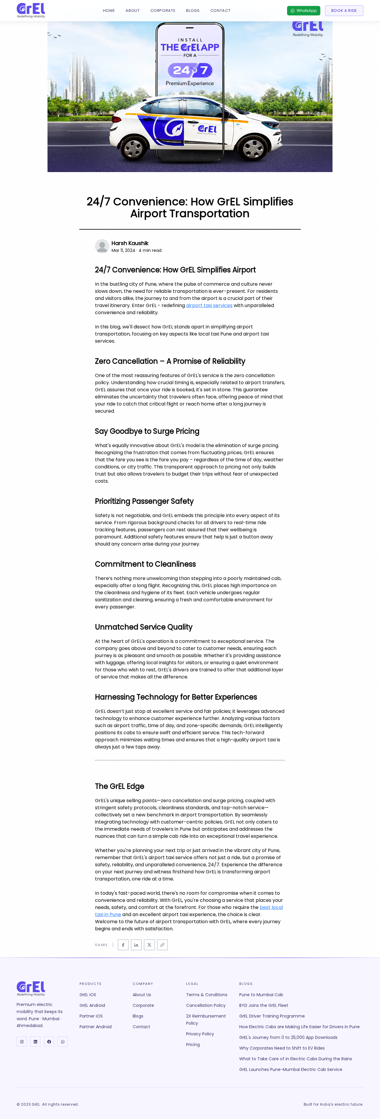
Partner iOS (91, 1016)
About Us (142, 995)
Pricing (193, 1045)
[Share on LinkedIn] (136, 945)
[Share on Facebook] (123, 945)
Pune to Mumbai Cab (261, 995)
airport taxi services (209, 305)
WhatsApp (307, 10)
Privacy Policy (200, 1034)
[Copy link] (162, 945)
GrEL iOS (88, 995)
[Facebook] (49, 1042)
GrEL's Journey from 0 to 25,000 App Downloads (288, 1037)
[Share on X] (149, 945)
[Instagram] (22, 1042)
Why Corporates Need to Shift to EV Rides (282, 1048)
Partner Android (96, 1027)
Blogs (193, 10)
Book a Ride (344, 10)
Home (109, 10)
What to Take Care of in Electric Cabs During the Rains (295, 1059)
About (133, 10)
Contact (220, 10)
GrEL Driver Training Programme (272, 1016)
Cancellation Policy (206, 1005)
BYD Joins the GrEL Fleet (263, 1005)
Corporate (163, 10)
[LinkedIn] (35, 1042)
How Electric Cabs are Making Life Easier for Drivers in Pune (299, 1027)
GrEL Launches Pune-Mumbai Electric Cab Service (290, 1069)
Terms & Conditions (206, 995)
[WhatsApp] (63, 1042)
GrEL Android (92, 1005)
